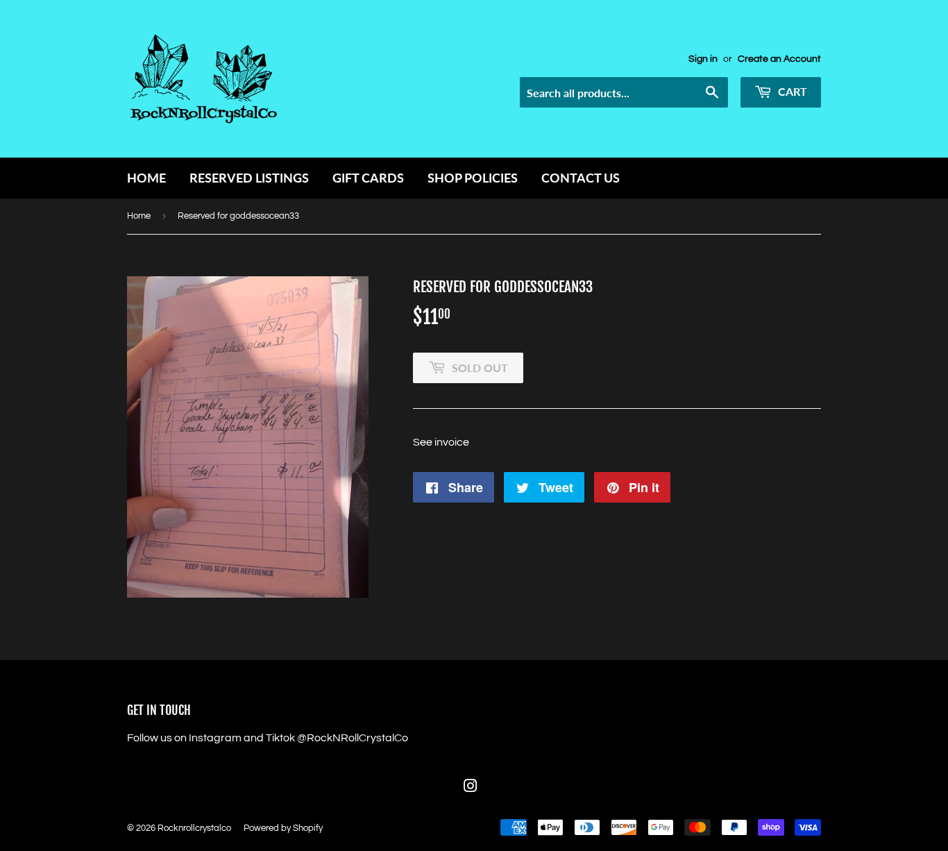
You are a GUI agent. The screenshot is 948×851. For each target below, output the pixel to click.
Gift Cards (368, 177)
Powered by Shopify (283, 828)
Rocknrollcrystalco (194, 828)
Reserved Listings (249, 177)
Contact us (580, 177)
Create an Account (779, 59)
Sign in (703, 59)
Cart (791, 91)
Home (146, 177)
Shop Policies (473, 177)
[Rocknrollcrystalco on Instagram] (470, 787)
